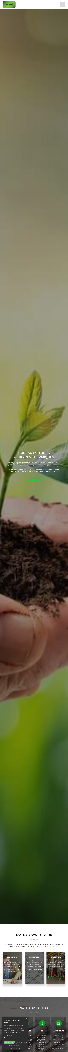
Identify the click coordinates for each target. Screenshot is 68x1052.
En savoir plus (12, 977)
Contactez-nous (34, 478)
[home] (31, 4)
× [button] (26, 1018)
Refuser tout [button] (21, 1042)
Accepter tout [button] (9, 1042)
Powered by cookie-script (15, 1048)
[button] (62, 4)
